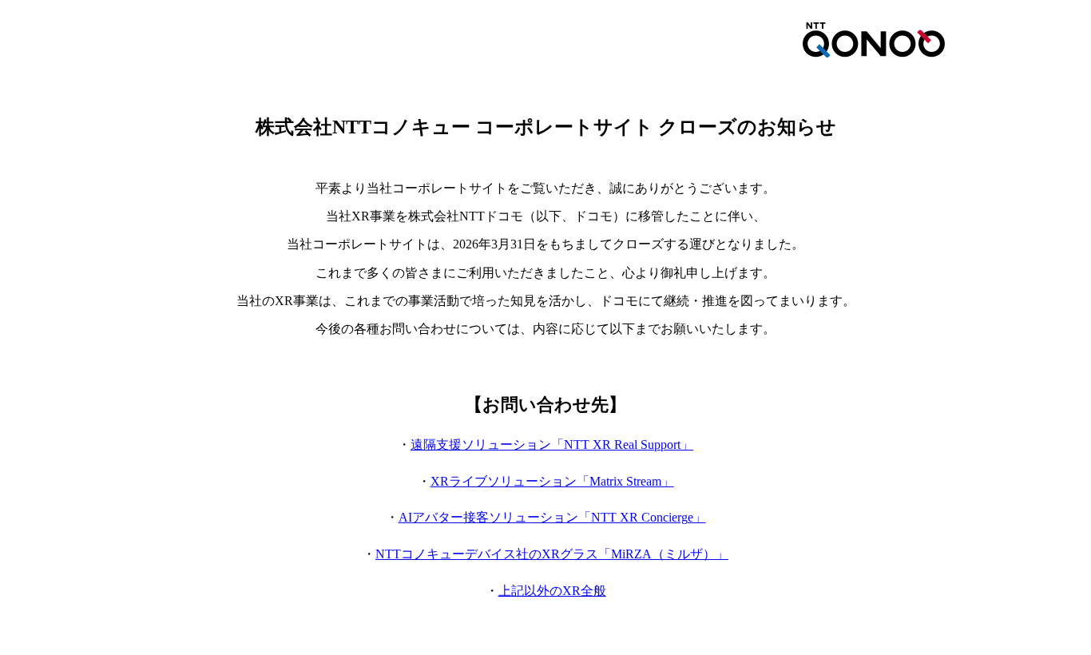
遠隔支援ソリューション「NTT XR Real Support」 (552, 444)
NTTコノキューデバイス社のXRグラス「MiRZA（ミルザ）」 (551, 554)
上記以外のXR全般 (552, 590)
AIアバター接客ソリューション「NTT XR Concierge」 (552, 517)
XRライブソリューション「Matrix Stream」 (552, 481)
